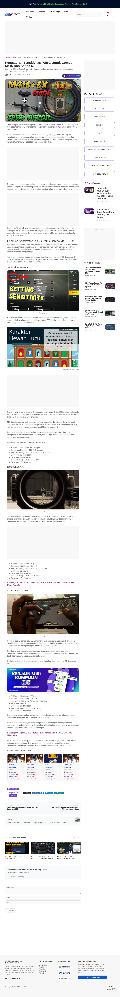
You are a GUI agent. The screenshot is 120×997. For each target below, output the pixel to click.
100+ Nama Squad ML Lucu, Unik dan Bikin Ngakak (93, 284)
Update (29, 17)
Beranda (8, 58)
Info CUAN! (60, 4)
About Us (42, 969)
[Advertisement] (60, 37)
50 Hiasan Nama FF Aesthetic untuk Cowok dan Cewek (68, 857)
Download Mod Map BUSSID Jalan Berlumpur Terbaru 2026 (93, 270)
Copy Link (13, 796)
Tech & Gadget (54, 12)
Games (31, 12)
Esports (42, 12)
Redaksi (41, 967)
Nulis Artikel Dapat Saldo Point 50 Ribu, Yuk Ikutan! (105, 213)
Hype (66, 12)
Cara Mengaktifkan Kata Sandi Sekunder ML (16, 857)
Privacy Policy (110, 990)
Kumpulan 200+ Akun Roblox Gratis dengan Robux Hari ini (42, 857)
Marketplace (43, 965)
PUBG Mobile (13, 789)
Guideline (112, 987)
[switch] (107, 16)
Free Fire (87, 316)
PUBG (20, 58)
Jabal (10, 74)
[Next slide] (78, 837)
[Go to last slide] (74, 837)
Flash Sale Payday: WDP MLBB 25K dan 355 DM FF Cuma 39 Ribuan (104, 193)
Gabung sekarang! (93, 977)
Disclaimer (111, 988)
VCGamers (22, 987)
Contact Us (43, 971)
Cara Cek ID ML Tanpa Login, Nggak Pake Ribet (93, 325)
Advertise (42, 973)
